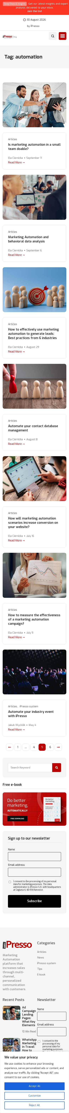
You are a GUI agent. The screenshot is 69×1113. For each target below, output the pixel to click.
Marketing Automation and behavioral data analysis (28, 239)
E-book (41, 974)
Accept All (34, 1086)
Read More (15, 162)
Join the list (34, 11)
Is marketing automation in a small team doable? (34, 146)
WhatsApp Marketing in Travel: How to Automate (29, 1047)
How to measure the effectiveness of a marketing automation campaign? (34, 619)
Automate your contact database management (33, 428)
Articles (12, 139)
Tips (39, 969)
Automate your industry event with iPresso (31, 714)
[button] (62, 36)
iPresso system (29, 706)
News (40, 957)
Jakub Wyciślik (16, 725)
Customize (34, 1095)
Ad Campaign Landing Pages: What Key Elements (29, 1016)
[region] (34, 1082)
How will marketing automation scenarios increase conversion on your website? (33, 522)
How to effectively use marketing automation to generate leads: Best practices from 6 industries (33, 333)
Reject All (34, 1105)
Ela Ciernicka (15, 158)
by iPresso (33, 26)
